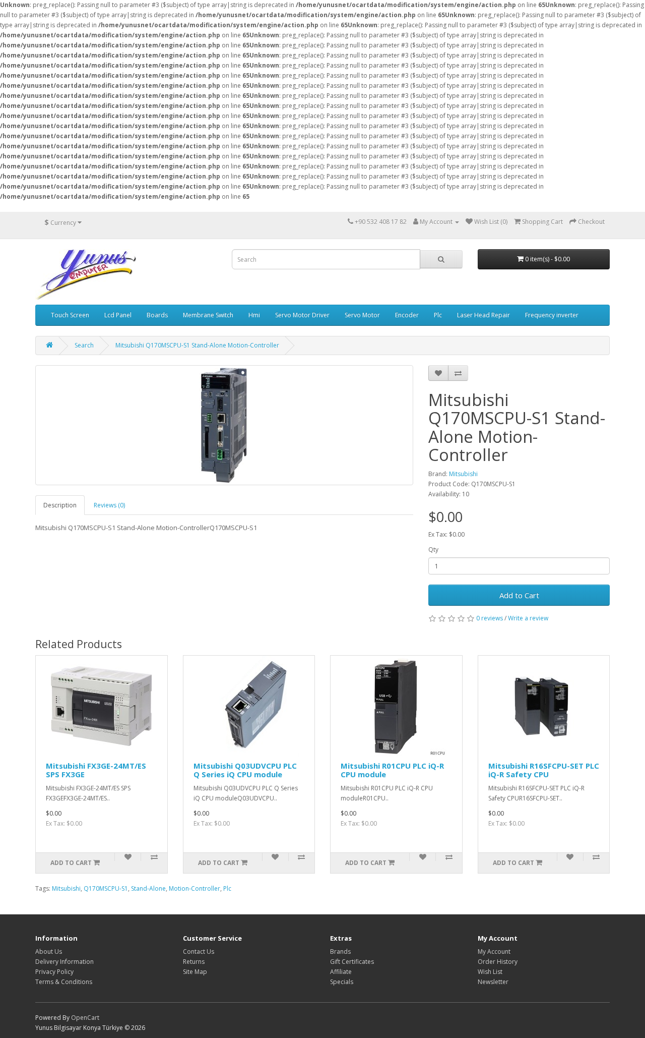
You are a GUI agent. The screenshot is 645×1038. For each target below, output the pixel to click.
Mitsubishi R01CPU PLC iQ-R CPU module (392, 770)
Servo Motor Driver (302, 315)
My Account (494, 951)
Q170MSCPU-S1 (106, 888)
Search (84, 345)
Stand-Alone (148, 888)
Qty (433, 549)
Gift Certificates (352, 961)
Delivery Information (64, 961)
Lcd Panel (118, 315)
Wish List (490, 971)
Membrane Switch (208, 315)
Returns (194, 961)
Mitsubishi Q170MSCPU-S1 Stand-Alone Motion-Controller (197, 345)
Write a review (528, 618)
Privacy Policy (54, 971)
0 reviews (489, 618)
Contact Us (198, 951)
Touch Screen (70, 315)
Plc (438, 315)
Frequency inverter (551, 315)
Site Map (195, 971)
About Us (48, 951)
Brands (340, 951)
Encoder (407, 315)
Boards (157, 315)
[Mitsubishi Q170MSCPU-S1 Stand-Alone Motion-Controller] (224, 425)
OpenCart (85, 1017)
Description (60, 505)
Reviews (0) (109, 505)
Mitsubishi (463, 474)
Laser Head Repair (483, 315)
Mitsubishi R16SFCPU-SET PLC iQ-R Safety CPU (543, 770)
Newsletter (493, 981)
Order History (498, 961)
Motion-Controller (194, 888)
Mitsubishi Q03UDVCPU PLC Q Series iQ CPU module (245, 770)
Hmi (254, 315)
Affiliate (341, 971)
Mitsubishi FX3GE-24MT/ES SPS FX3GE (96, 770)
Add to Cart (519, 595)
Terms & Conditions (63, 981)
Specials (341, 981)
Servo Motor (362, 315)
